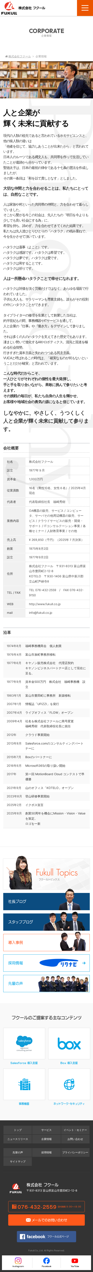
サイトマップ (18, 1161)
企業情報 (46, 1139)
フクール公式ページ (58, 1236)
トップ (18, 1130)
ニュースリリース (17, 1139)
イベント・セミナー (75, 1130)
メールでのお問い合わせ (49, 1220)
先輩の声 (18, 1152)
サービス (46, 1130)
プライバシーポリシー (75, 1152)
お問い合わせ (75, 1139)
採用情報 (46, 1152)
